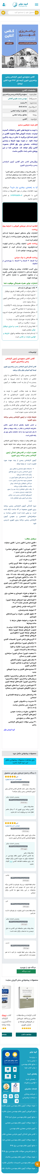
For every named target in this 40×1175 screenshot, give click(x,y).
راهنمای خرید (30, 1079)
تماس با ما (31, 1060)
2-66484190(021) (16, 194)
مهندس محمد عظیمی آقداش (17, 98)
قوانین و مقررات (29, 1082)
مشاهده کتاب (26, 1034)
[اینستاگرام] (5, 1101)
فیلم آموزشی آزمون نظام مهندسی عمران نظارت (18, 1111)
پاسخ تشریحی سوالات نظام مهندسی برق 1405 (18, 1151)
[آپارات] (11, 1096)
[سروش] (5, 1096)
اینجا (11, 861)
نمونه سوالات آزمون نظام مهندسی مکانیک (20, 1157)
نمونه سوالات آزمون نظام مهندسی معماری (20, 1122)
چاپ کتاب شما (30, 1067)
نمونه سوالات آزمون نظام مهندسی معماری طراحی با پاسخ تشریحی (17, 1140)
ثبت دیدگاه (26, 971)
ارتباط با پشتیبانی (28, 1097)
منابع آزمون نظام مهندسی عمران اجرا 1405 (20, 1117)
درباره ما (32, 1057)
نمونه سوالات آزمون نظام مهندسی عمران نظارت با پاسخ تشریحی (17, 1105)
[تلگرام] (17, 1101)
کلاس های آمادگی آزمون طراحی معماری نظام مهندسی (17, 1134)
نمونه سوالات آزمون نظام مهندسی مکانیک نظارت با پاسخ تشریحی (17, 1168)
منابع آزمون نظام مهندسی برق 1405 (22, 1145)
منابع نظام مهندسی (28, 1064)
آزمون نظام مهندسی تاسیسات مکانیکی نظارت (18, 1162)
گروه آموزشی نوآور (9, 730)
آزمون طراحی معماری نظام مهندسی (22, 1128)
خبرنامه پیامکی (29, 1094)
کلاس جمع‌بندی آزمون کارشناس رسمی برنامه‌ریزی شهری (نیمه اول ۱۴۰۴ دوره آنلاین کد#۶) (20, 80)
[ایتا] (17, 1096)
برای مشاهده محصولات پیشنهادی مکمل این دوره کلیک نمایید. (20, 761)
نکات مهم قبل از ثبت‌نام (26, 287)
